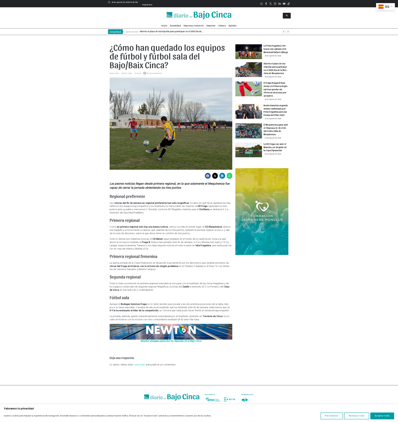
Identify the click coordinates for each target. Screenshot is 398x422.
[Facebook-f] (266, 3)
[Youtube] (284, 3)
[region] (199, 413)
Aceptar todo (382, 416)
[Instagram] (275, 3)
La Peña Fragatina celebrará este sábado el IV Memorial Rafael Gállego (276, 49)
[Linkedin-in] (279, 3)
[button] (147, 4)
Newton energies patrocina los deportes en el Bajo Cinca (171, 341)
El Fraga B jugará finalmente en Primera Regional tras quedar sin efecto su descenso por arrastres (276, 89)
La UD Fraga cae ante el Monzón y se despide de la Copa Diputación (275, 147)
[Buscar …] (287, 16)
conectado (139, 365)
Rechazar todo (357, 416)
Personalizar (331, 416)
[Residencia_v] (261, 254)
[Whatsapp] (261, 3)
